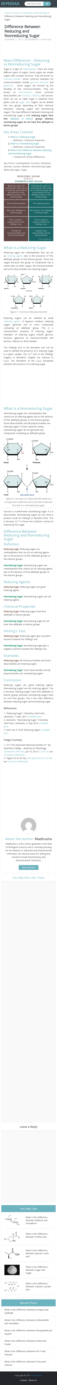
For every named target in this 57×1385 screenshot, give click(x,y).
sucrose (26, 95)
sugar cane (24, 102)
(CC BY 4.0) (46, 758)
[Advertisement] (29, 50)
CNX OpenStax (33, 758)
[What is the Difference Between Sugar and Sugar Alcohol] (15, 1270)
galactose (8, 85)
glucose (34, 82)
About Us (33, 1380)
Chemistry (27, 12)
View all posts (28, 867)
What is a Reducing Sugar (22, 136)
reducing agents (15, 255)
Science (16, 12)
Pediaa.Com (36, 1375)
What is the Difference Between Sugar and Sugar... (37, 1269)
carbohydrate (29, 69)
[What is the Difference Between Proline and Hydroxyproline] (15, 1237)
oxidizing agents (12, 321)
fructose (44, 82)
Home (7, 12)
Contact (23, 1380)
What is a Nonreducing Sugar (24, 143)
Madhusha (33, 39)
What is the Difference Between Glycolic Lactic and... (37, 1253)
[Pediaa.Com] (10, 4)
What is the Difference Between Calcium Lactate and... (38, 1286)
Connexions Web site (14, 751)
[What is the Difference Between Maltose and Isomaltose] (15, 1220)
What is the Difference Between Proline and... (37, 1235)
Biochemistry (41, 12)
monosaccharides (12, 79)
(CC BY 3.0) (43, 751)
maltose (35, 95)
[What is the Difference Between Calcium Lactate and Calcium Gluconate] (15, 1286)
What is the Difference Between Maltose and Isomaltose (37, 1220)
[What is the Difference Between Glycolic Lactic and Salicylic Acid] (15, 1253)
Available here (35, 716)
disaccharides (25, 92)
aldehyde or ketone (21, 118)
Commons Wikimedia (14, 754)
